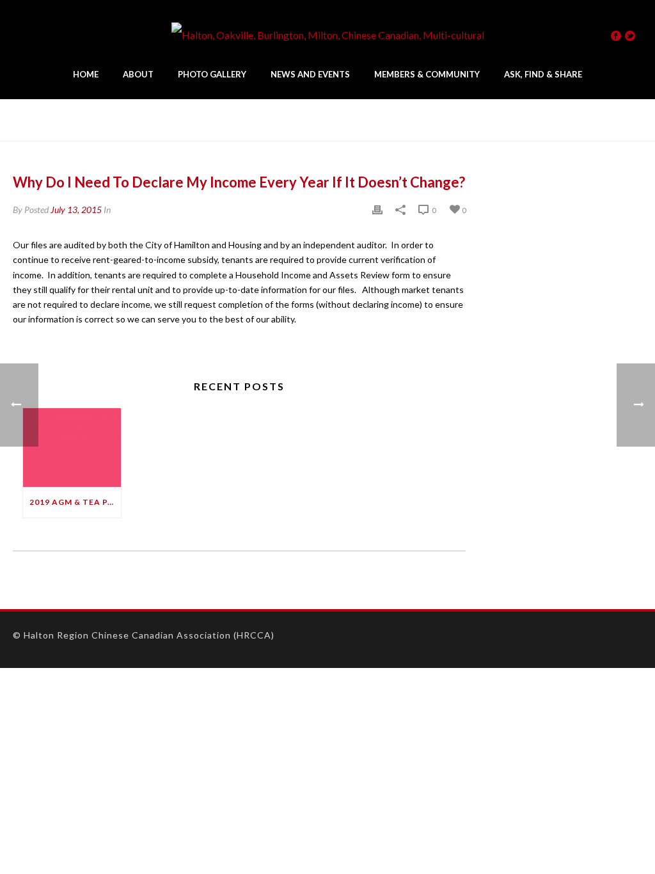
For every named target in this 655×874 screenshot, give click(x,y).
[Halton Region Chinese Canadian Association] (327, 35)
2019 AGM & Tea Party (75, 502)
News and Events (310, 74)
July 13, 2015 (76, 209)
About (138, 74)
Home (86, 74)
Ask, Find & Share (543, 74)
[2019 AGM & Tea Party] (72, 447)
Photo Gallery (212, 74)
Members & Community (427, 74)
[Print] (377, 209)
